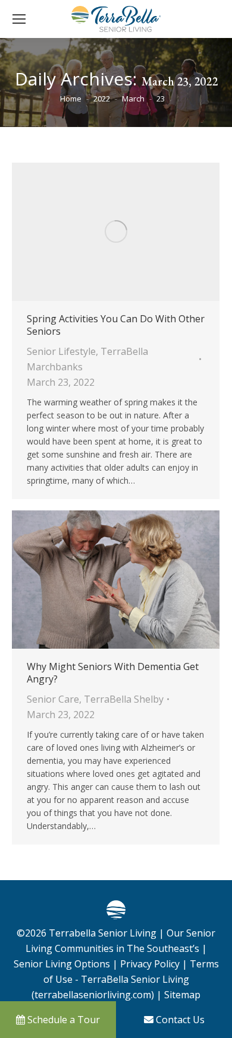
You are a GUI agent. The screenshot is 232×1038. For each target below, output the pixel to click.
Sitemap (181, 994)
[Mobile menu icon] (19, 19)
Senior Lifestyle (61, 351)
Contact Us (179, 1019)
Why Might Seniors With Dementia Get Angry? (113, 673)
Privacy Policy (150, 963)
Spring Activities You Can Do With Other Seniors (116, 325)
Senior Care (53, 699)
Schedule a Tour (62, 1019)
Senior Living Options (62, 963)
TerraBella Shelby (124, 699)
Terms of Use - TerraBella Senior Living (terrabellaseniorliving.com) (125, 979)
